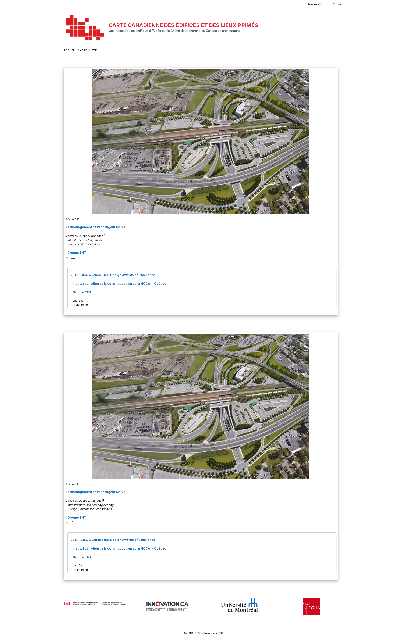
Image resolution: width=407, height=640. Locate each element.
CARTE (82, 50)
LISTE (93, 50)
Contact (338, 4)
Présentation (316, 4)
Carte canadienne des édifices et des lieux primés (183, 25)
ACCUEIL (69, 50)
